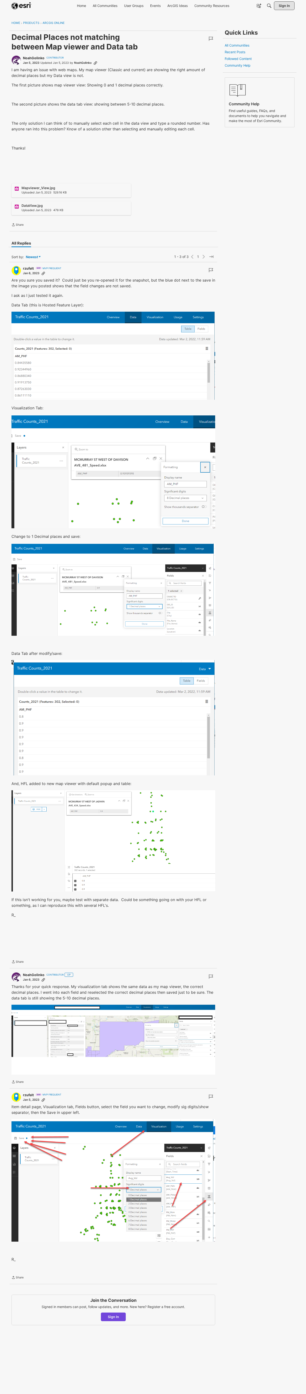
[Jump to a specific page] (211, 257)
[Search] (269, 5)
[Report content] (211, 38)
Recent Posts (235, 52)
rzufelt (28, 268)
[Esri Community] (21, 5)
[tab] (21, 243)
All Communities (237, 45)
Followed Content (238, 59)
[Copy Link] (95, 63)
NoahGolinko (33, 58)
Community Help (238, 65)
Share (17, 225)
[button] (113, 356)
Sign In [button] (113, 1317)
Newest (32, 257)
